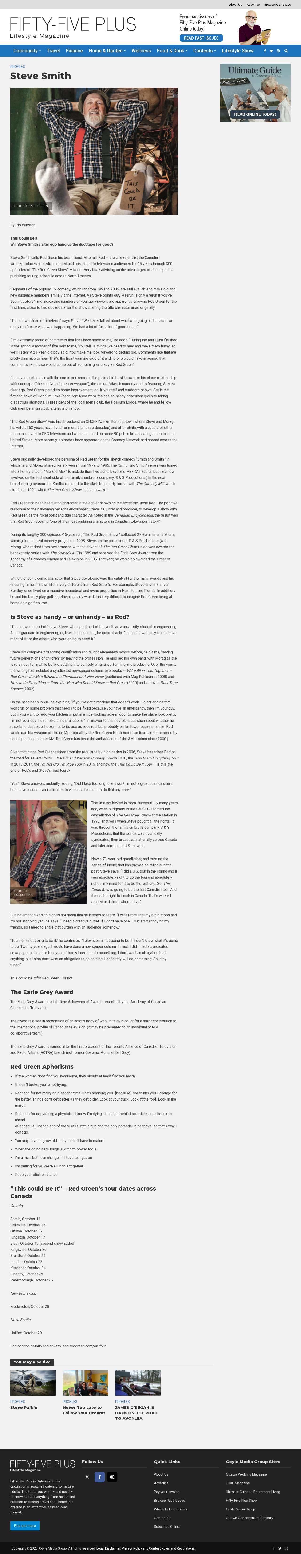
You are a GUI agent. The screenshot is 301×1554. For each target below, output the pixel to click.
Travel (53, 50)
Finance (74, 50)
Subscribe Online (167, 1527)
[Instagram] (112, 1477)
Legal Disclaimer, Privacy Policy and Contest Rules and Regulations (145, 1548)
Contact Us (162, 1518)
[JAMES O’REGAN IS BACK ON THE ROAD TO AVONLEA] (138, 1383)
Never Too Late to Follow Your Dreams (84, 1410)
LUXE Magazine (238, 1483)
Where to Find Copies (170, 1509)
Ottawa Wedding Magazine (246, 1474)
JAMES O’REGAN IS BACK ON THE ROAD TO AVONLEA (136, 1413)
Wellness (141, 50)
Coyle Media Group (240, 1509)
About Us (235, 4)
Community (25, 50)
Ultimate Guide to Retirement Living (253, 1492)
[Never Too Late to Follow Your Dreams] (85, 1383)
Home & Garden (106, 50)
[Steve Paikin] (33, 1383)
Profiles (17, 67)
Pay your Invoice (166, 1492)
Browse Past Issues (277, 4)
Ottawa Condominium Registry (249, 1518)
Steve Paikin (23, 1407)
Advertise (253, 4)
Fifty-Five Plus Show (241, 1500)
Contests (203, 50)
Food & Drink (170, 50)
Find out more (25, 1526)
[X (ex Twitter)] (87, 1477)
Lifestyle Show (237, 50)
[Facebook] (100, 1477)
